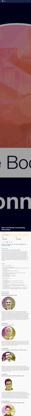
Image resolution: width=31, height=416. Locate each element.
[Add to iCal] (7, 242)
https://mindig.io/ (14, 312)
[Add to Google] (12, 242)
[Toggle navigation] (28, 1)
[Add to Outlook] (9, 242)
